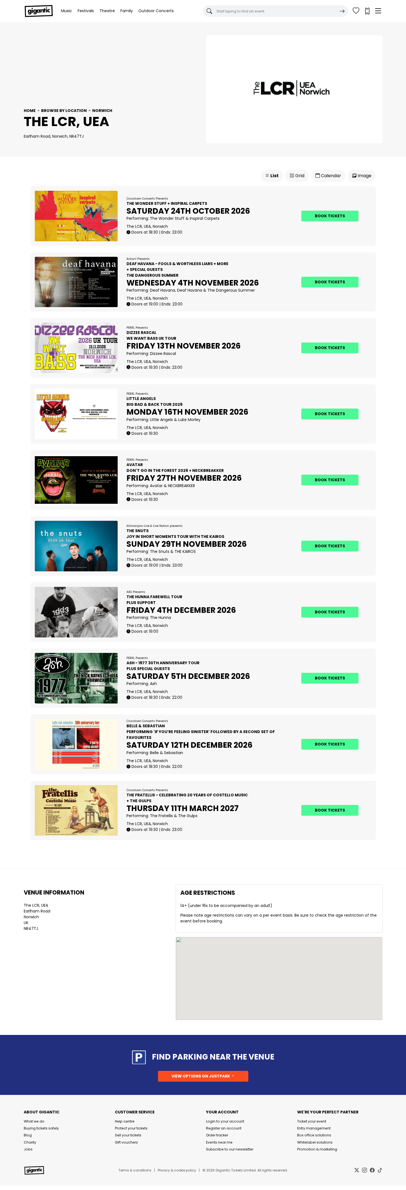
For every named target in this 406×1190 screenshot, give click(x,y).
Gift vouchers (126, 1142)
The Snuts (159, 551)
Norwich (102, 110)
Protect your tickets (131, 1128)
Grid (299, 175)
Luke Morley (189, 419)
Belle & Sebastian (166, 752)
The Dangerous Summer (231, 290)
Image (364, 175)
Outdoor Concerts (156, 11)
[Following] (356, 11)
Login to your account (225, 1121)
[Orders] (367, 11)
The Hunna (160, 617)
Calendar (330, 175)
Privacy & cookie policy (177, 1170)
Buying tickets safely (41, 1128)
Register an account (223, 1128)
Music (66, 11)
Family (126, 11)
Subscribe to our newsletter (229, 1149)
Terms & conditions (134, 1170)
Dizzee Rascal (163, 353)
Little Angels (161, 419)
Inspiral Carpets (205, 218)
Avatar (156, 485)
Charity (30, 1142)
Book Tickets (330, 216)
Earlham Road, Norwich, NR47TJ (54, 136)
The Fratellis (161, 815)
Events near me (219, 1142)
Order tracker (217, 1135)
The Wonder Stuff (167, 218)
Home (30, 110)
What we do (34, 1121)
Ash (153, 683)
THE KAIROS (185, 551)
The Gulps (187, 815)
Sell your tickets (128, 1135)
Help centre (125, 1121)
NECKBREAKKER (181, 485)
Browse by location (64, 110)
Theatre (107, 11)
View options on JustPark (201, 1076)
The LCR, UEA (36, 905)
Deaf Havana (162, 290)
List (274, 175)
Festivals (86, 11)
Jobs (28, 1149)
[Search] (342, 11)
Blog (28, 1135)
